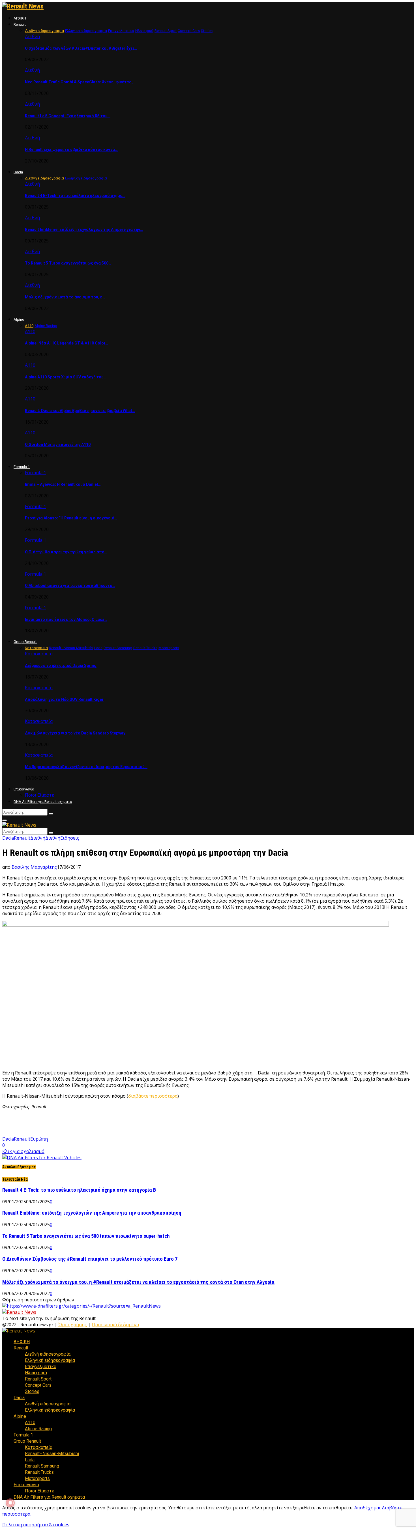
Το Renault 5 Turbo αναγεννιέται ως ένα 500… (68, 263)
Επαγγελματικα (40, 1366)
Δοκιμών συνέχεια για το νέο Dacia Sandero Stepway (75, 733)
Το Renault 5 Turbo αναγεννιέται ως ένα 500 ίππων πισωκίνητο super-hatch (86, 1236)
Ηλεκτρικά (36, 1372)
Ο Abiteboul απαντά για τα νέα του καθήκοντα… (70, 585)
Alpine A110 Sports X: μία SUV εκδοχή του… (65, 377)
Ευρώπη (39, 1139)
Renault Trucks (39, 1472)
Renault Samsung (42, 1466)
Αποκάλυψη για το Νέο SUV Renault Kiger (64, 699)
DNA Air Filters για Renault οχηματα (43, 801)
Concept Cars (38, 1385)
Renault (20, 24)
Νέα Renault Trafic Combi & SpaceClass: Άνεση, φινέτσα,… (80, 82)
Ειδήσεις (69, 838)
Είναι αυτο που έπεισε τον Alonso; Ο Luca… (66, 619)
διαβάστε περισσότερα (152, 1096)
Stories (32, 1391)
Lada (30, 1459)
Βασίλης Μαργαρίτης (34, 867)
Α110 (30, 331)
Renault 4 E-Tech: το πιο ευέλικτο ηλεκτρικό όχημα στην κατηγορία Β (79, 1190)
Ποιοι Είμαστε (39, 795)
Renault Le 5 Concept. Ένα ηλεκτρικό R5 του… (67, 116)
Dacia (18, 172)
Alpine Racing (38, 1428)
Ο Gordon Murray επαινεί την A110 (58, 444)
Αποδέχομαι (367, 1508)
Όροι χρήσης (72, 1324)
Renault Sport (38, 1379)
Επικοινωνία (24, 789)
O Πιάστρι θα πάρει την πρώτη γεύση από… (66, 552)
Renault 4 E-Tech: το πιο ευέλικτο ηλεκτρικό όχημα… (75, 195)
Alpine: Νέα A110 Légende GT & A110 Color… (66, 343)
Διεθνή (32, 36)
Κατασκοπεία (39, 654)
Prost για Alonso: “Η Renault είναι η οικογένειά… (71, 518)
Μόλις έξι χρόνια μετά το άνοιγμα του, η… (65, 297)
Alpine (19, 319)
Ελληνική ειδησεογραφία (50, 1360)
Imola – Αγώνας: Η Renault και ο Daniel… (63, 484)
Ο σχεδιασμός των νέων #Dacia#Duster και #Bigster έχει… (81, 48)
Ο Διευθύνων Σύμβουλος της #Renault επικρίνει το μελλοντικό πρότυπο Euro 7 (89, 1259)
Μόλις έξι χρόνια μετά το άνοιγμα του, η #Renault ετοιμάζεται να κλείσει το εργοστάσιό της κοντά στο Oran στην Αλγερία (138, 1282)
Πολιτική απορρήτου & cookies (35, 1525)
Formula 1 (22, 467)
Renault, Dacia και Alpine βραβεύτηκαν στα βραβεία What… (80, 410)
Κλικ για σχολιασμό (23, 1151)
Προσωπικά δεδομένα (115, 1324)
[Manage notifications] (10, 1502)
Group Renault (25, 642)
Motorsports (37, 1478)
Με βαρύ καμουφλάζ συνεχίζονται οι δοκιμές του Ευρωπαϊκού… (86, 766)
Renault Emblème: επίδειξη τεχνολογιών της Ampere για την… (84, 229)
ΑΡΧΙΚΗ (20, 18)
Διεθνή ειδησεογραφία (47, 1354)
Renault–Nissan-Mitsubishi (52, 1453)
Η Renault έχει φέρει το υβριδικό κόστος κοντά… (71, 149)
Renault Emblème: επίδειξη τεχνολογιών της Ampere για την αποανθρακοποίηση (91, 1213)
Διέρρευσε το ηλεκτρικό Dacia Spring (61, 665)
